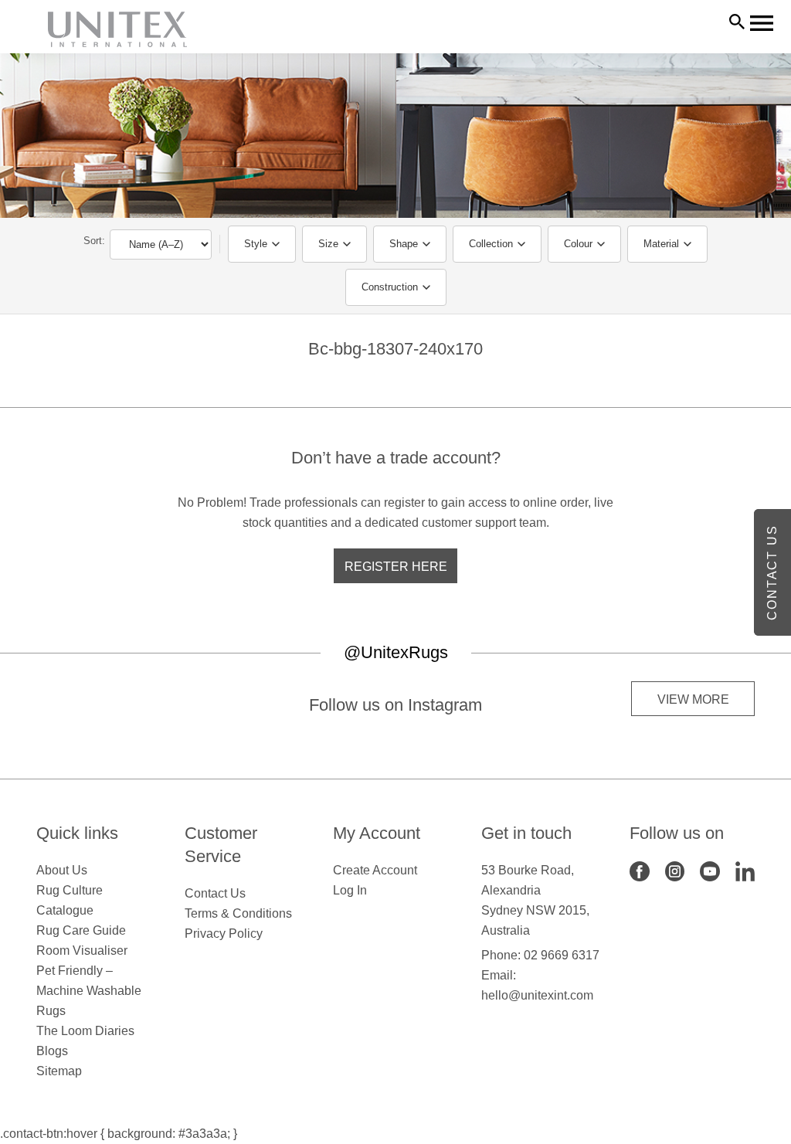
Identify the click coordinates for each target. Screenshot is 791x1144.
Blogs (52, 1050)
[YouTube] (710, 870)
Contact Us (215, 893)
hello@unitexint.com (537, 995)
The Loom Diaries (85, 1030)
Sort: (94, 240)
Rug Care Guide (81, 930)
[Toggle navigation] (761, 23)
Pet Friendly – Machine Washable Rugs (88, 990)
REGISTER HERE (396, 566)
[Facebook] (640, 870)
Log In (350, 890)
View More (693, 699)
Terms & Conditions (238, 913)
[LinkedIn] (745, 870)
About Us (61, 870)
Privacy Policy (224, 933)
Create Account (375, 870)
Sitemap (59, 1071)
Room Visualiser (81, 950)
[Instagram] (675, 870)
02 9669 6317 (561, 955)
